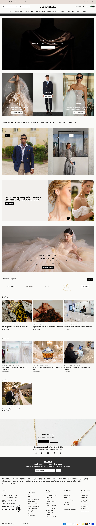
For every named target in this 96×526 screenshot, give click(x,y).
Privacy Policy (31, 511)
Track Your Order (85, 493)
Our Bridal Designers (48, 267)
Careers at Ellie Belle (33, 499)
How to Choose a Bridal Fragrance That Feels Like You (48, 357)
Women (26, 11)
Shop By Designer (76, 11)
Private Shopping (50, 508)
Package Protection (86, 504)
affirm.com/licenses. (9, 483)
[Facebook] (54, 453)
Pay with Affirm (67, 507)
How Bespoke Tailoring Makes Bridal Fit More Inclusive (79, 357)
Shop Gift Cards (85, 495)
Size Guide (66, 502)
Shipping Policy (32, 501)
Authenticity (67, 495)
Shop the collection (43, 441)
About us (30, 494)
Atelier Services (18, 11)
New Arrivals (48, 96)
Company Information (31, 491)
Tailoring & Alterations (51, 505)
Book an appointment (78, 112)
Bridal (10, 11)
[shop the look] (68, 218)
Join (58, 470)
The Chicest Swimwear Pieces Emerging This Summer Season (17, 316)
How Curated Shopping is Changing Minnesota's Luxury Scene (79, 316)
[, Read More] (84, 6)
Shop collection (9, 203)
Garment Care (49, 510)
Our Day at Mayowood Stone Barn (17, 397)
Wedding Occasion (40, 11)
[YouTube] (48, 453)
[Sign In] (87, 6)
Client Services (85, 491)
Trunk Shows (31, 515)
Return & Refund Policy (34, 506)
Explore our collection (17, 112)
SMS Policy (31, 513)
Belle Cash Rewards (51, 516)
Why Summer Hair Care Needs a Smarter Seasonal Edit (48, 316)
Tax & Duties (67, 504)
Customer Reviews (86, 508)
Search (28, 6)
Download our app (86, 506)
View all (90, 279)
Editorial (84, 11)
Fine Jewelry (60, 11)
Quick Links (67, 491)
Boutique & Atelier (51, 491)
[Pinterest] (41, 453)
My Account (67, 493)
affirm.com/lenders (38, 480)
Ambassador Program (69, 500)
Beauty (67, 11)
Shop (7, 135)
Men (32, 11)
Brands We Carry (85, 511)
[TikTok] (60, 453)
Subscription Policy (33, 504)
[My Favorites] (90, 7)
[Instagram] (35, 453)
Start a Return (67, 497)
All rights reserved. (15, 523)
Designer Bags (50, 11)
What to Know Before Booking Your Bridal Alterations (17, 357)
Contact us (84, 497)
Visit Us (48, 493)
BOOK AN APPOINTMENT (48, 47)
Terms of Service (32, 508)
